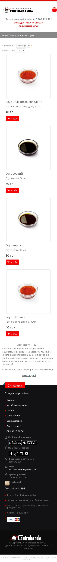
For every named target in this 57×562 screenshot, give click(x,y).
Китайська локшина (17, 405)
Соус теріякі (14, 245)
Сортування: (8, 46)
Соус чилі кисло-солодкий (24, 102)
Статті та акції (14, 426)
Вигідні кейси (13, 415)
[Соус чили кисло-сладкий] (28, 76)
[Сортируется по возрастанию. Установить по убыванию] (31, 45)
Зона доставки (14, 420)
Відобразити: (9, 50)
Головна (4, 35)
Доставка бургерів (33, 557)
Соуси (13, 35)
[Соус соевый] (28, 148)
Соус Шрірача (15, 317)
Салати (10, 410)
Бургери (11, 399)
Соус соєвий (14, 173)
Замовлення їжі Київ (11, 557)
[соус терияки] (28, 219)
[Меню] (49, 10)
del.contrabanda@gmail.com (22, 469)
